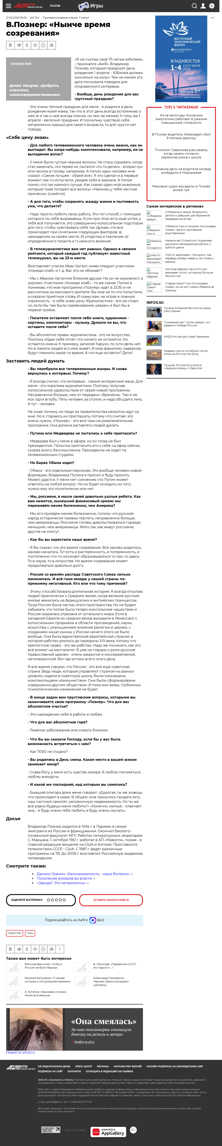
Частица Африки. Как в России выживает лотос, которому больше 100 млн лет (189, 272)
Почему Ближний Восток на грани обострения (187, 310)
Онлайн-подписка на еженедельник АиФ (175, 1066)
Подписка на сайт (50, 1071)
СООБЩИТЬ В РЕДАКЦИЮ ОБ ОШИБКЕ (109, 1071)
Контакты (74, 1071)
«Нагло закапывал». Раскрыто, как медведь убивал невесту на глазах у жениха (189, 258)
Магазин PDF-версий (128, 1066)
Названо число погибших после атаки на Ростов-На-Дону (185, 352)
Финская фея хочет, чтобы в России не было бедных (43, 966)
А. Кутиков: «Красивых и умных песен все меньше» (45, 993)
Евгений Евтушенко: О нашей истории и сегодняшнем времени (47, 979)
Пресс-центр (83, 1066)
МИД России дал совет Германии (186, 336)
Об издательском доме (54, 1066)
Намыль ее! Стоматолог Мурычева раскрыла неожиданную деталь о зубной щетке (188, 244)
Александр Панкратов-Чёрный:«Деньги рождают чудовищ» (111, 981)
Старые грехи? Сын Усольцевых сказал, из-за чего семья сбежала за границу (189, 287)
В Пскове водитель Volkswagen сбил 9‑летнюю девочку (181, 136)
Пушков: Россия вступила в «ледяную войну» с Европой (183, 367)
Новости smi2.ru (20, 1052)
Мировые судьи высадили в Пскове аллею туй (181, 188)
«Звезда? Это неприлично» (61, 883)
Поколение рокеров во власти (64, 878)
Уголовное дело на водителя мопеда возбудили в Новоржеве (181, 171)
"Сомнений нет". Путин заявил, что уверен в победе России (187, 324)
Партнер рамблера (75, 1130)
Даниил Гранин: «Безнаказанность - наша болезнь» (83, 874)
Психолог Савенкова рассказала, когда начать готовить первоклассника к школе (181, 153)
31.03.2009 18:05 (16, 17)
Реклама (103, 1066)
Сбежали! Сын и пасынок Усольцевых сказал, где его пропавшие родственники (190, 230)
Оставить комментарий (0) (111, 900)
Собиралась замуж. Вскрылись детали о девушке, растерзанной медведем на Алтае (187, 215)
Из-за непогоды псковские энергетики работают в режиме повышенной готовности (181, 119)
